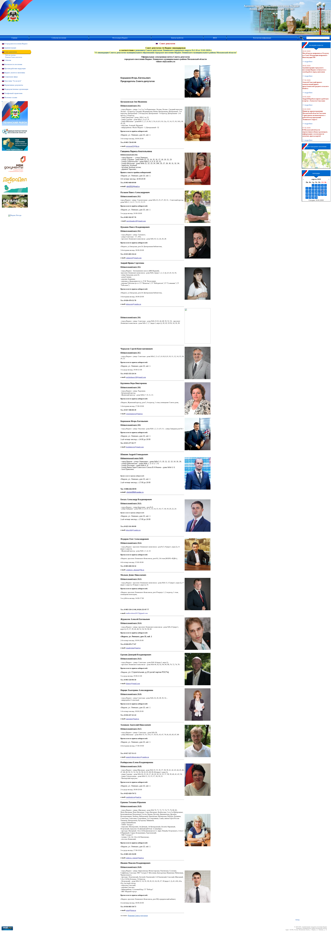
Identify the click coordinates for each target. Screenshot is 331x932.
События (7, 60)
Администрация (10, 48)
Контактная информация (262, 38)
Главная (14, 38)
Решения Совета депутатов (13, 57)
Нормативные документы (13, 85)
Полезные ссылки (10, 97)
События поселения (59, 38)
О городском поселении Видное (16, 44)
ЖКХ (215, 38)
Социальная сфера (11, 77)
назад (297, 920)
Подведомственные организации (16, 89)
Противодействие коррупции (15, 68)
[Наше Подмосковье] (15, 150)
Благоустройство (177, 38)
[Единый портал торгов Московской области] (15, 137)
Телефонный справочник (13, 93)
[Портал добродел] (15, 192)
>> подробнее (307, 61)
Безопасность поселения (13, 64)
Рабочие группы (10, 55)
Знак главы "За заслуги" (12, 81)
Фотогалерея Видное (120, 38)
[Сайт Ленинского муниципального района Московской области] (15, 125)
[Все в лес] (15, 207)
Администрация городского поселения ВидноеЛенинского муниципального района (271, 7)
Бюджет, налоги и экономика (14, 73)
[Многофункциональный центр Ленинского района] (15, 176)
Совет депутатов (10, 52)
